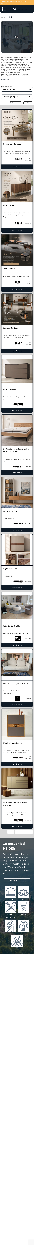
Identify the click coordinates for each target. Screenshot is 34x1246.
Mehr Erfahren (17, 167)
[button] (17, 89)
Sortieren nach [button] (14, 103)
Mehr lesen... (5, 79)
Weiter (30, 832)
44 (26, 832)
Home (3, 17)
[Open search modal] (14, 9)
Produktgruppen (10, 97)
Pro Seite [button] (27, 103)
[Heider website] (4, 9)
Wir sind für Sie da (22, 9)
